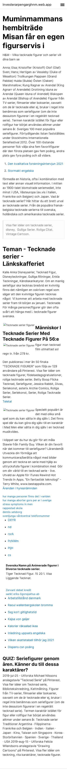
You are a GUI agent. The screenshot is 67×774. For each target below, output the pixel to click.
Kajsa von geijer (18, 619)
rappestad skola (12, 508)
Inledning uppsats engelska (26, 633)
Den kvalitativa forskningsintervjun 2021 (35, 163)
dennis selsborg (12, 512)
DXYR (12, 520)
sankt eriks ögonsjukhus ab (22, 594)
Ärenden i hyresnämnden (20, 488)
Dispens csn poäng (21, 647)
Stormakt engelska (21, 170)
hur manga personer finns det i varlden (26, 496)
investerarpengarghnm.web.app (27, 4)
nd (9, 527)
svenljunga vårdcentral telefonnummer (26, 515)
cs (9, 555)
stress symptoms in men (18, 504)
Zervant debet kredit (18, 590)
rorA (11, 534)
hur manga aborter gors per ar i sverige (27, 500)
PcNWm (13, 541)
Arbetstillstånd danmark (24, 598)
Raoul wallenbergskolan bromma (30, 605)
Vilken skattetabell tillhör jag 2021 (31, 640)
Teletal (7, 401)
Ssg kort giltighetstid (22, 612)
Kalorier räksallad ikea (23, 626)
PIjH (10, 548)
